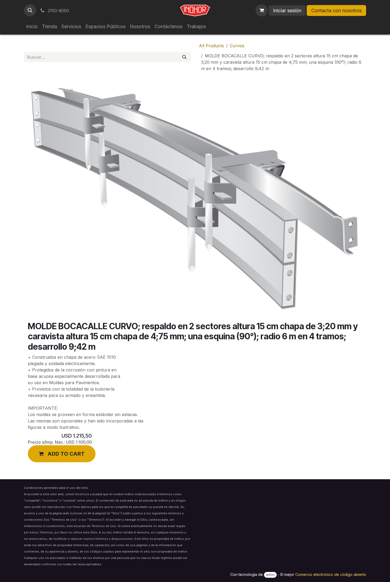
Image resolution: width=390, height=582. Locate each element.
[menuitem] (32, 26)
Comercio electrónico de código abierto (330, 574)
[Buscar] (184, 57)
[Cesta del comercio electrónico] (261, 10)
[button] (30, 10)
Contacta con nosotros (336, 10)
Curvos (237, 45)
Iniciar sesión (287, 10)
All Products (211, 45)
